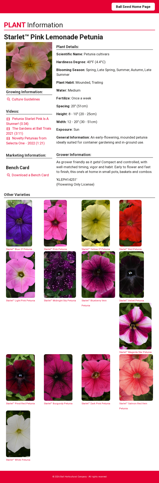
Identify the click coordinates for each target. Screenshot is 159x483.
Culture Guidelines (25, 99)
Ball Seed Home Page (133, 7)
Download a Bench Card (30, 175)
